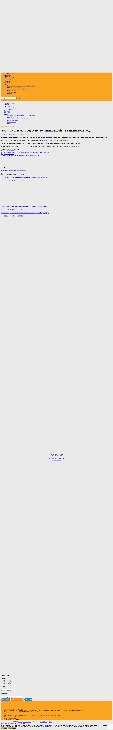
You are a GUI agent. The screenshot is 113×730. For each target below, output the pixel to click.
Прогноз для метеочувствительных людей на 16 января (24, 177)
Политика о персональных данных (13, 723)
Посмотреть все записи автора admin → (14, 170)
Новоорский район (12, 149)
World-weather (46, 137)
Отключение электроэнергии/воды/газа (21, 86)
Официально (8, 79)
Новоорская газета (24, 722)
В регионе (7, 75)
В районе (7, 76)
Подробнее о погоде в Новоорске (56, 458)
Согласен (4, 728)
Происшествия (12, 90)
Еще (5, 84)
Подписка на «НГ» (13, 87)
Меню (4, 100)
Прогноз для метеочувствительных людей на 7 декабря (25, 213)
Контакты (7, 83)
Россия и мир (9, 73)
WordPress (43, 722)
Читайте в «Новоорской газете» (18, 89)
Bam (50, 722)
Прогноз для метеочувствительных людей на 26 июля (24, 206)
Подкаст (7, 81)
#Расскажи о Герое (10, 78)
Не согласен (12, 728)
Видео (9, 93)
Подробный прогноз (56, 460)
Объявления (11, 92)
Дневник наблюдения (8, 126)
